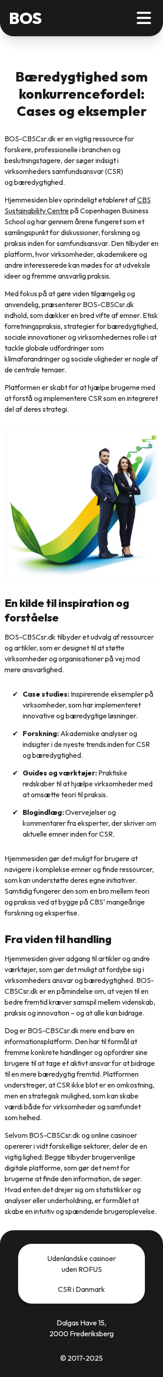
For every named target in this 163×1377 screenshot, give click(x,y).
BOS (25, 18)
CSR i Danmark (81, 1289)
